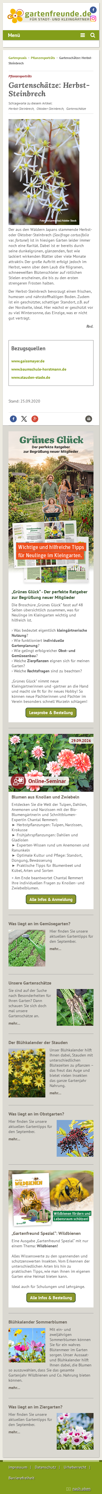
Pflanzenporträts (43, 58)
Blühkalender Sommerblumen (37, 1322)
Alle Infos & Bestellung (51, 1297)
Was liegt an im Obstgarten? (36, 1114)
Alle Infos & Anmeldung (51, 899)
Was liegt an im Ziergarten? (35, 1407)
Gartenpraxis (17, 58)
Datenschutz (45, 1467)
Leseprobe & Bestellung (51, 712)
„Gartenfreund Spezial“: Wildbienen (46, 1233)
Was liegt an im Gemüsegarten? (39, 923)
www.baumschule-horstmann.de (38, 369)
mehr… (55, 948)
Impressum (17, 1467)
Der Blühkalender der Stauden (38, 1042)
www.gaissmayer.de (27, 361)
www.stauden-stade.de (30, 377)
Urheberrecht (75, 1467)
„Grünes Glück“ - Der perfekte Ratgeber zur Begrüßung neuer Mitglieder (50, 594)
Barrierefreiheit (21, 1477)
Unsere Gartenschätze (29, 983)
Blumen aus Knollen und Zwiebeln (45, 797)
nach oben (82, 1488)
